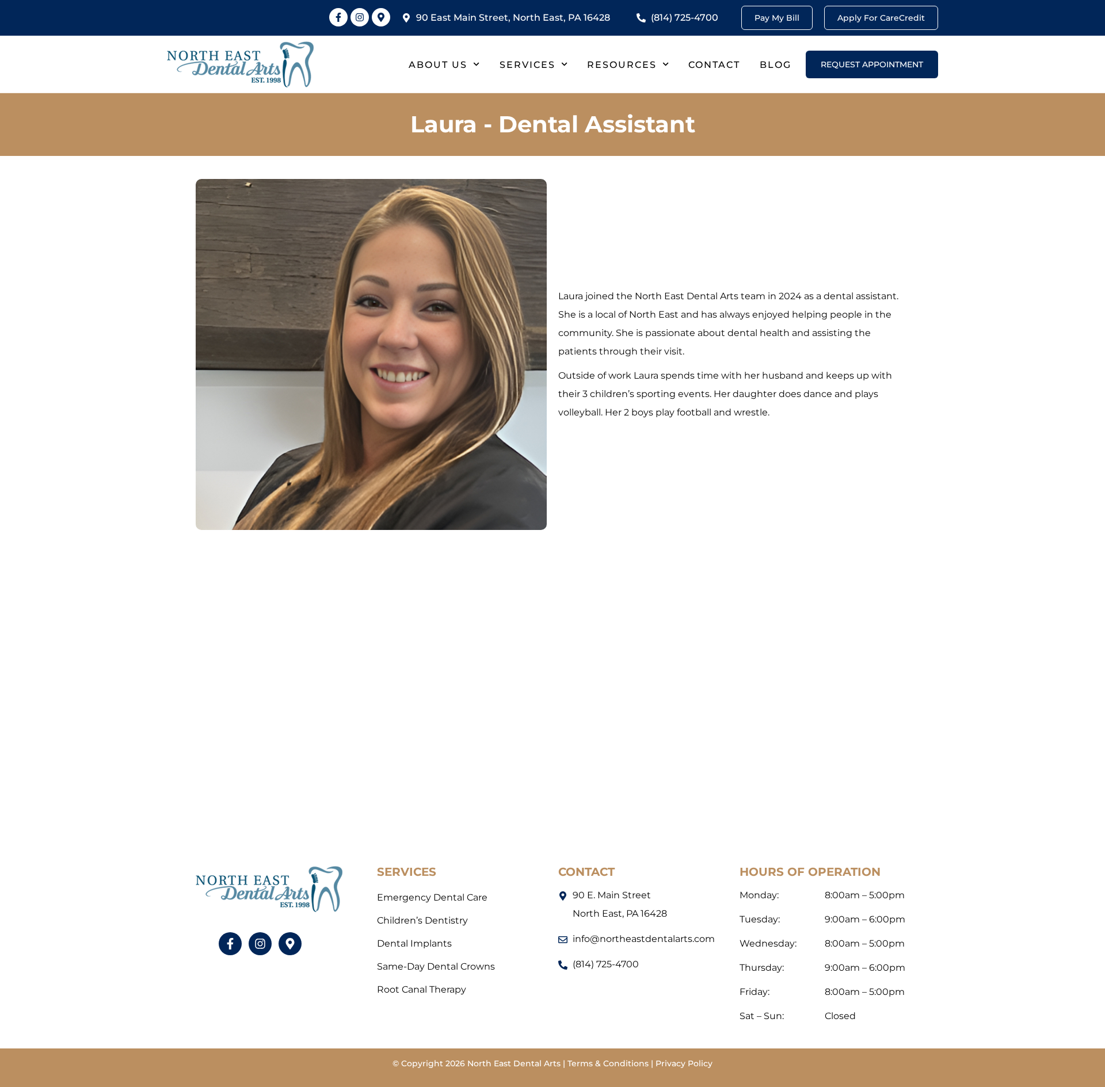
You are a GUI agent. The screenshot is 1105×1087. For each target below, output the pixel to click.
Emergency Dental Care (432, 897)
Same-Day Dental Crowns (436, 966)
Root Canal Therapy (421, 989)
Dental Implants (414, 943)
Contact (714, 64)
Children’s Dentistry (422, 920)
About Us (438, 64)
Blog (775, 64)
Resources (622, 64)
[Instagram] (359, 17)
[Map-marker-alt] (381, 17)
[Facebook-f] (338, 17)
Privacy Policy (684, 1063)
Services (527, 64)
